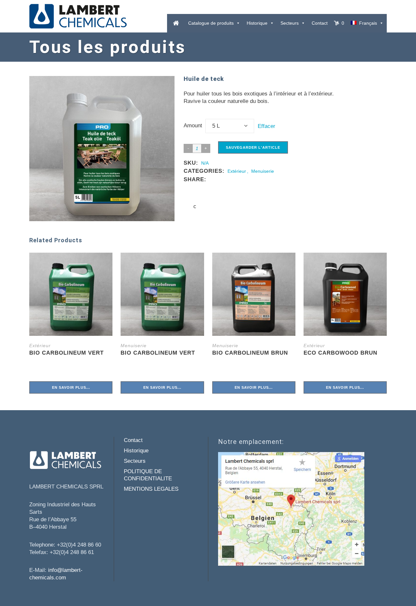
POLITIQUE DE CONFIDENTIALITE (148, 475)
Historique (257, 23)
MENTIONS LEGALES (151, 489)
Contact (320, 23)
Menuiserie (262, 171)
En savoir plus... (71, 387)
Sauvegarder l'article (253, 147)
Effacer (266, 126)
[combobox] (229, 126)
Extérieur (237, 171)
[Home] (176, 23)
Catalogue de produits (211, 23)
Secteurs (289, 23)
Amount (193, 125)
